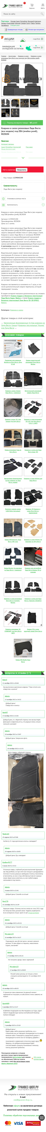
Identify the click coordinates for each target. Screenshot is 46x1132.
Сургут (28, 23)
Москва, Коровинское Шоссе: (11, 152)
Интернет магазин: (7, 144)
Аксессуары (12, 56)
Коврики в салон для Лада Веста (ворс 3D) (33, 451)
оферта (16, 1105)
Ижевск (4, 23)
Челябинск (5, 25)
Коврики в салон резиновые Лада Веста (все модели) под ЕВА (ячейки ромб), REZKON (21, 58)
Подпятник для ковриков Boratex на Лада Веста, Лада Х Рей (13, 362)
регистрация (17, 1057)
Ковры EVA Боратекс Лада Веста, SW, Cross (13, 540)
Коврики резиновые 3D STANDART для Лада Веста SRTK (13, 631)
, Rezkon (21, 300)
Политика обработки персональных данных (22, 1115)
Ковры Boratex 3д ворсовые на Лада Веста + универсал (13, 569)
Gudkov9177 (7, 862)
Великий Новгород (34, 21)
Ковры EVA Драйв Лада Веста (23, 661)
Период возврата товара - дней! (22, 122)
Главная (3, 56)
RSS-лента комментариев (39, 1058)
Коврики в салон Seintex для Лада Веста (33, 479)
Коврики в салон (23, 56)
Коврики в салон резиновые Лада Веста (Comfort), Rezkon (13, 600)
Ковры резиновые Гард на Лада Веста (13, 451)
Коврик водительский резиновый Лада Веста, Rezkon (33, 362)
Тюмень (37, 23)
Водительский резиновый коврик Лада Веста (33, 392)
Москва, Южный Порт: (8, 155)
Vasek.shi (5, 834)
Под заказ (29, 147)
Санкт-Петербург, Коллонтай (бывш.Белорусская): (11, 148)
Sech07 (5, 712)
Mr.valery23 (9, 934)
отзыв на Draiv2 (33, 913)
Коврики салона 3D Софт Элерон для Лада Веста (13, 420)
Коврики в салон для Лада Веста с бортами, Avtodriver (33, 600)
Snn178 (5, 901)
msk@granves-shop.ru (23, 1099)
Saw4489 (5, 1003)
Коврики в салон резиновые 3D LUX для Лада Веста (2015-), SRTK (33, 421)
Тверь (33, 23)
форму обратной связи (9, 1063)
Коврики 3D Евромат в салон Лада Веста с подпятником (33, 511)
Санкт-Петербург (21, 21)
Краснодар (10, 23)
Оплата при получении (36, 30)
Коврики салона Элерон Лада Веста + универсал (13, 392)
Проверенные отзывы (15, 30)
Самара (23, 23)
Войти (43, 8)
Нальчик (17, 23)
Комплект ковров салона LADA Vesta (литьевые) (13, 510)
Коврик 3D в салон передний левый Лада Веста (33, 630)
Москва (12, 21)
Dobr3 (4, 680)
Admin (7, 696)
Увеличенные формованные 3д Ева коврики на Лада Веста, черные (13, 480)
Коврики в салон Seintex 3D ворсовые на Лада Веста (33, 540)
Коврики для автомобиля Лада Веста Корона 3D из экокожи (33, 570)
